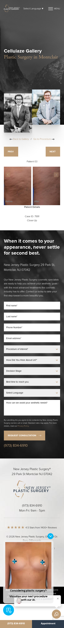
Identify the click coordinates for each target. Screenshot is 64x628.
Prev (11, 151)
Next (53, 151)
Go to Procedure (42, 139)
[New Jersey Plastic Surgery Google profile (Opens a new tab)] (37, 560)
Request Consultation (22, 435)
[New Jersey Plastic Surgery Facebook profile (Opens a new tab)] (26, 560)
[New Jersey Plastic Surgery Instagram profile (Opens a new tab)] (14, 560)
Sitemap (12, 548)
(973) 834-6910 (16, 445)
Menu (57, 8)
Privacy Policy (23, 426)
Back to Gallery (20, 139)
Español (32, 552)
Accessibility (46, 548)
